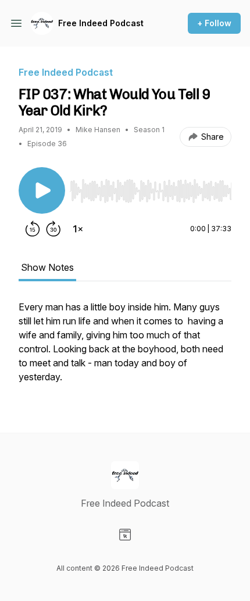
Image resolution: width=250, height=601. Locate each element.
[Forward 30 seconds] (53, 229)
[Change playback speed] (78, 229)
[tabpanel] (125, 347)
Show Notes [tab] (47, 267)
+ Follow (214, 23)
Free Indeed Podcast (101, 23)
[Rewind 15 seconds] (32, 229)
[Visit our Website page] (125, 534)
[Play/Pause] (42, 190)
